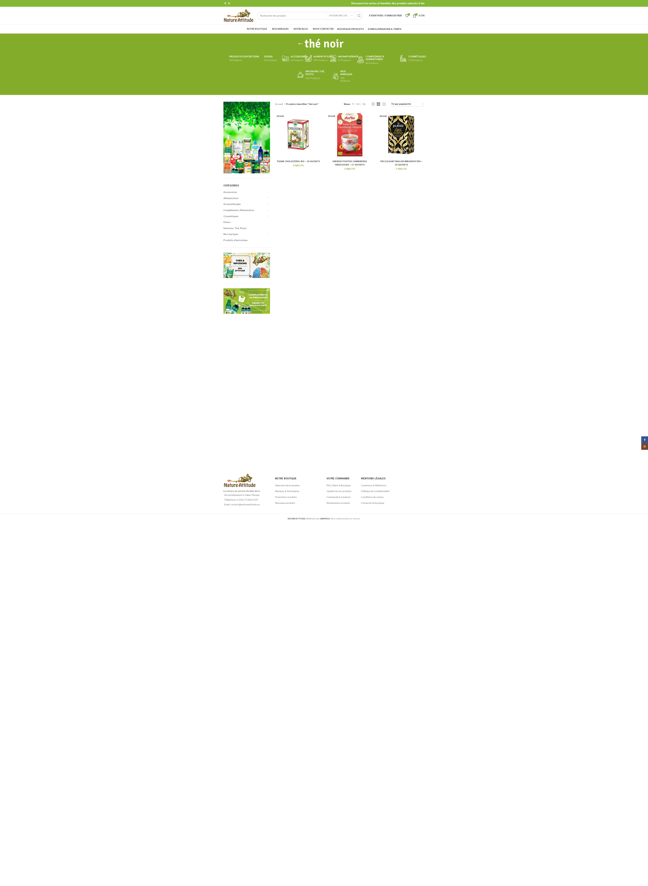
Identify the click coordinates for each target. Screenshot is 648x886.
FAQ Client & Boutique (339, 485)
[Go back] (300, 43)
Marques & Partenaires (287, 491)
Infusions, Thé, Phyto (235, 228)
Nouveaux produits (285, 502)
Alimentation (230, 198)
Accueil (279, 104)
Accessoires (230, 192)
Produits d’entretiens (235, 240)
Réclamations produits (338, 502)
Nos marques (230, 234)
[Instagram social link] (229, 3)
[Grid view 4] (384, 104)
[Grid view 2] (373, 104)
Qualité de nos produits (339, 491)
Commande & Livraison (338, 497)
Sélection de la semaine (287, 485)
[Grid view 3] (378, 104)
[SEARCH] (359, 16)
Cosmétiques (230, 216)
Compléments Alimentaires (238, 210)
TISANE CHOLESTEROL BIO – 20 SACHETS (298, 161)
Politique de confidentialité (375, 491)
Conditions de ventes (372, 497)
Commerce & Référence (373, 485)
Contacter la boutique (372, 502)
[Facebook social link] (225, 3)
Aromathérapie (232, 204)
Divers (227, 222)
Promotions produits (286, 497)
